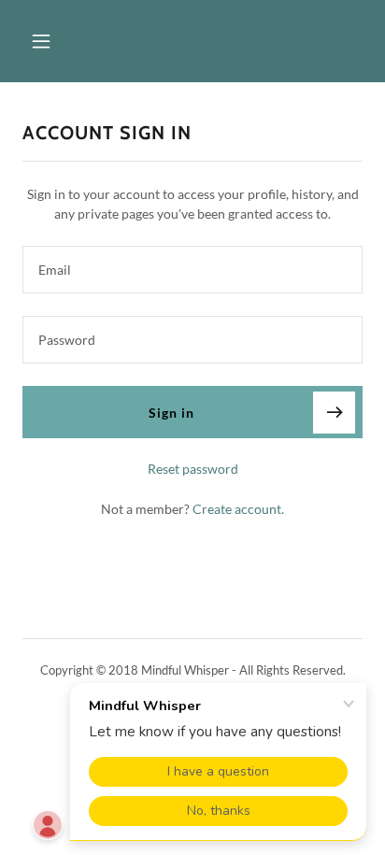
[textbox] (192, 269)
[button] (61, 41)
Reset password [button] (193, 469)
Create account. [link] (238, 509)
